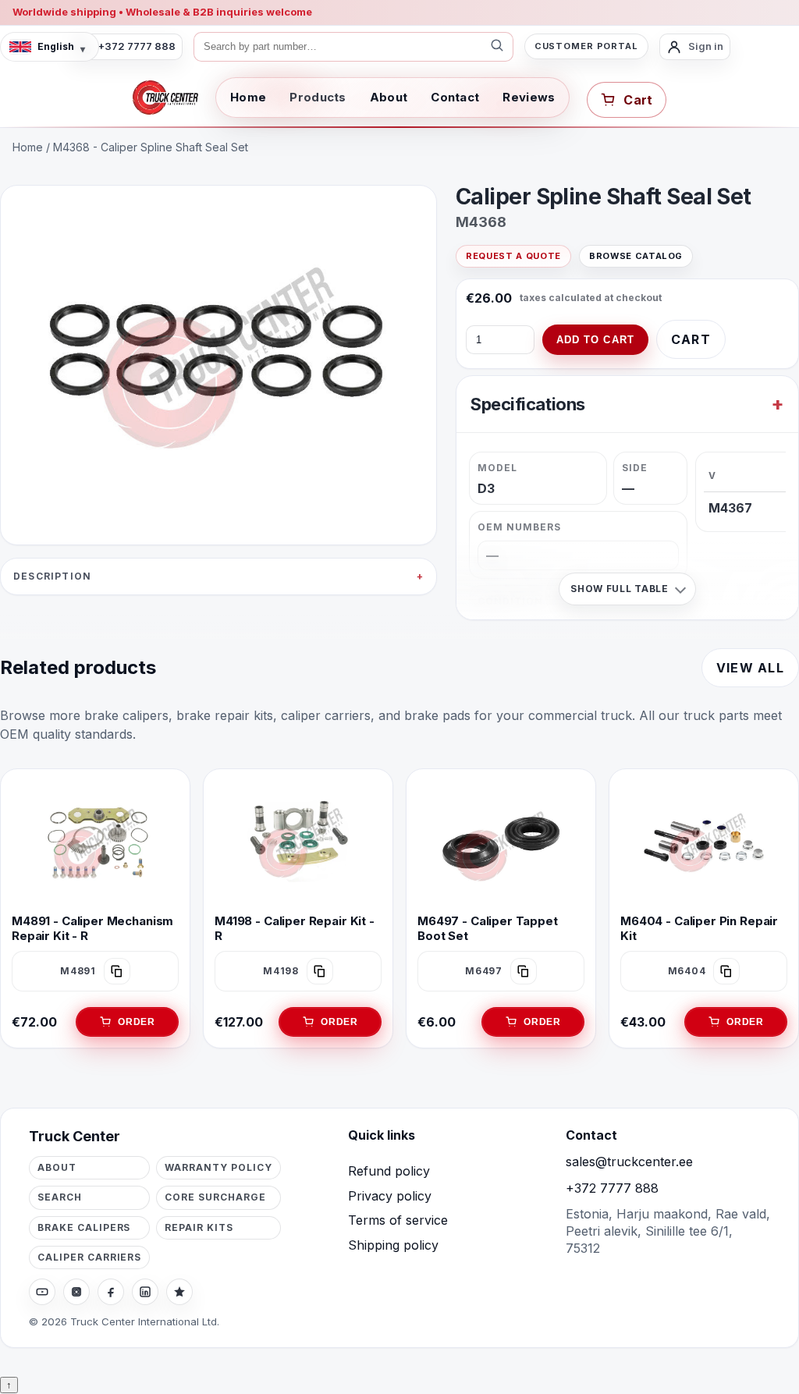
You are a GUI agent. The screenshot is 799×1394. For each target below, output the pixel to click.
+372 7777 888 (612, 1188)
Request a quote (513, 255)
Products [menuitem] (317, 97)
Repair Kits (199, 1227)
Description (52, 576)
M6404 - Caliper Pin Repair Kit (699, 928)
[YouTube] (42, 1292)
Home (248, 97)
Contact (455, 97)
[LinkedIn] (145, 1292)
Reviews (528, 97)
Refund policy (389, 1171)
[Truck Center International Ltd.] (165, 97)
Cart (691, 339)
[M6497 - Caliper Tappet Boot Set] (500, 843)
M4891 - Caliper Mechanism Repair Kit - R (92, 928)
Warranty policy (218, 1167)
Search (59, 1197)
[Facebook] (111, 1292)
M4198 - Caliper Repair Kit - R (295, 928)
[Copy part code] (117, 971)
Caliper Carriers (89, 1257)
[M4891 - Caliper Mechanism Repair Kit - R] (95, 843)
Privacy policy (389, 1196)
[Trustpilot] (179, 1292)
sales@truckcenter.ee (629, 1161)
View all (750, 668)
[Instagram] (76, 1292)
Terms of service (398, 1220)
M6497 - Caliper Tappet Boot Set (487, 928)
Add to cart (595, 340)
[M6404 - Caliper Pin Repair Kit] (703, 843)
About (389, 97)
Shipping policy (393, 1245)
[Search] (497, 47)
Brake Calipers (83, 1227)
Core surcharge (215, 1197)
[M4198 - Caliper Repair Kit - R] (298, 843)
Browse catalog (636, 255)
